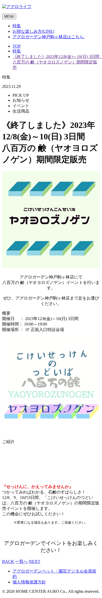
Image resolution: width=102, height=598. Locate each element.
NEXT (34, 561)
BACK (8, 561)
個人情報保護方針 (29, 582)
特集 (17, 26)
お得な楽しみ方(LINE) (33, 31)
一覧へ (21, 561)
